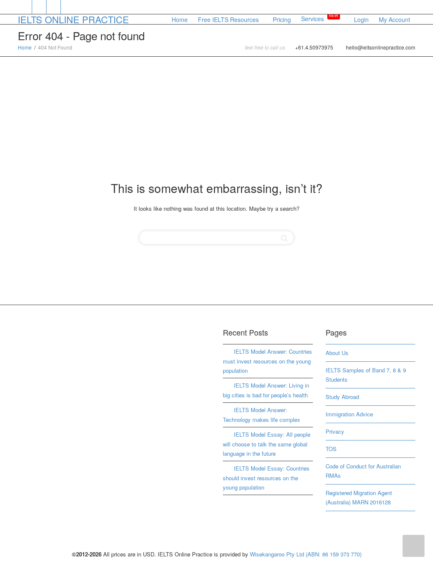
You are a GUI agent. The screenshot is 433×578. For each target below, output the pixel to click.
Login (361, 19)
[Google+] (54, 7)
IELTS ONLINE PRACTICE (73, 19)
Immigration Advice (349, 414)
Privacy (335, 431)
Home (180, 19)
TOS (331, 449)
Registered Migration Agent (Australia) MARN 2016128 (359, 497)
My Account (394, 19)
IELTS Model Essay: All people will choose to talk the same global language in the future (266, 443)
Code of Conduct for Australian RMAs (363, 470)
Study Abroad (342, 397)
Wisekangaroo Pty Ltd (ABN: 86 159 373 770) (306, 554)
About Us (337, 353)
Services (319, 18)
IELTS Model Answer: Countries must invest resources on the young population (267, 360)
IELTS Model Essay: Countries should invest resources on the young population (266, 477)
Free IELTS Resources (229, 19)
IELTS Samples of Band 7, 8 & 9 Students (366, 374)
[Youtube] (68, 7)
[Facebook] (40, 7)
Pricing (282, 19)
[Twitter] (25, 7)
